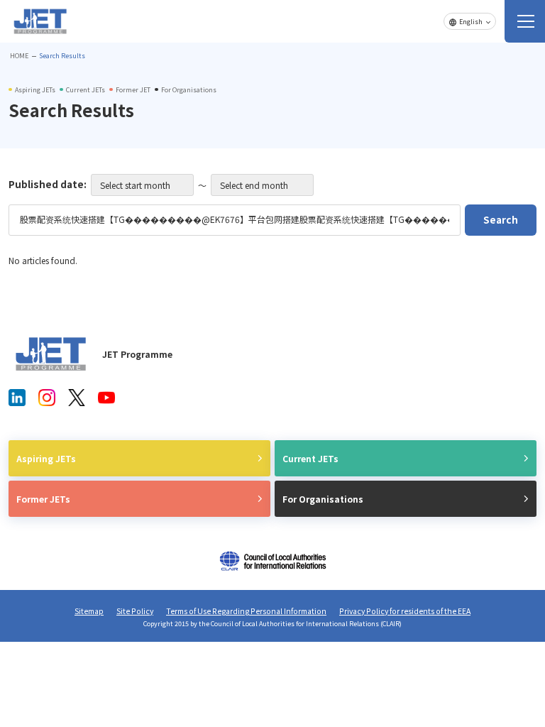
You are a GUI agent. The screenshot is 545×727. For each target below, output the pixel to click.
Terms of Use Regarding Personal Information (246, 611)
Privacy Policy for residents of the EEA (404, 611)
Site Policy (134, 611)
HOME (19, 55)
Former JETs (43, 499)
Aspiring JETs (46, 458)
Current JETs (310, 458)
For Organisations (322, 499)
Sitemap (89, 611)
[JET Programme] (51, 354)
